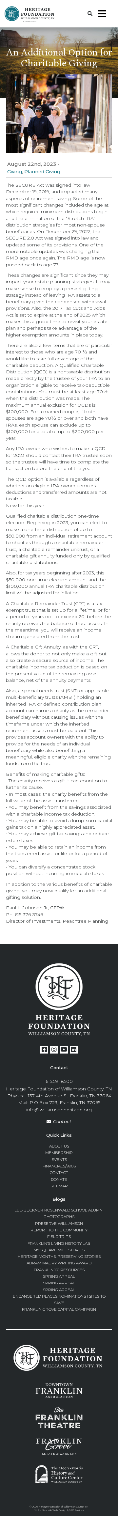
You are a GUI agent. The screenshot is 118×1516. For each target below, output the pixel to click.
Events (59, 1159)
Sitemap (59, 1185)
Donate (59, 1179)
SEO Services (76, 1510)
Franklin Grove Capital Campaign (59, 1309)
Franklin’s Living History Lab (59, 1243)
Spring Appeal (59, 1276)
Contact (62, 1121)
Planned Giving (42, 172)
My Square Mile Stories (59, 1249)
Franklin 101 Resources (59, 1269)
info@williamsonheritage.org (59, 1110)
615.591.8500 (59, 1081)
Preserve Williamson (59, 1223)
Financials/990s (59, 1166)
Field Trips (59, 1236)
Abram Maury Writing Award (59, 1262)
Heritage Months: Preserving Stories (59, 1256)
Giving (14, 172)
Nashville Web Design (54, 1510)
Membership (59, 1152)
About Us (59, 1146)
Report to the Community (59, 1229)
